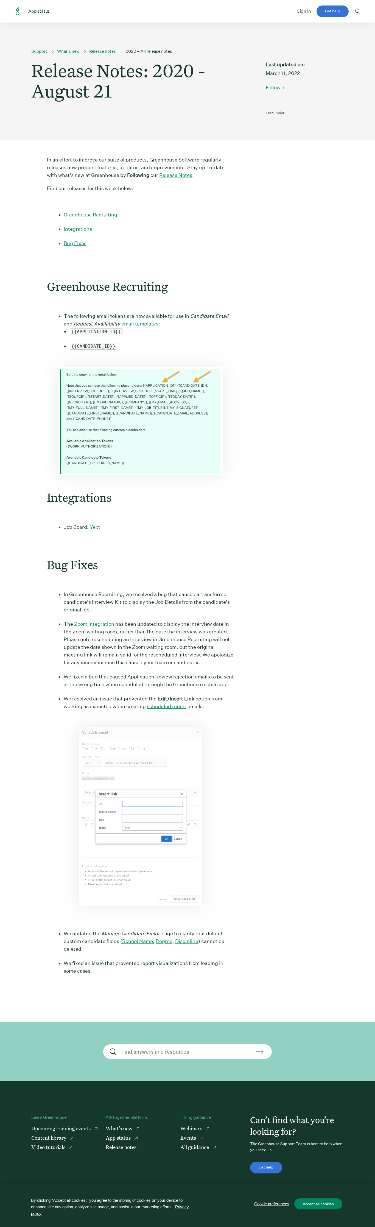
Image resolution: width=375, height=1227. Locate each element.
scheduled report (166, 706)
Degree (164, 941)
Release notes (102, 51)
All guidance (195, 1146)
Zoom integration (94, 624)
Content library (49, 1137)
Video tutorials (48, 1146)
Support (39, 51)
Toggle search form (358, 11)
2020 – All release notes (149, 51)
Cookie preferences (271, 1203)
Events (188, 1137)
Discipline (186, 941)
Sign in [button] (304, 11)
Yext (95, 527)
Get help (332, 11)
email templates (139, 324)
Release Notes (175, 175)
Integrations (78, 229)
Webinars (191, 1128)
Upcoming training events (61, 1128)
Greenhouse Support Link (17, 11)
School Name (137, 941)
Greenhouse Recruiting (90, 215)
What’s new (68, 51)
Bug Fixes (75, 243)
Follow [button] (273, 87)
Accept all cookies (318, 1204)
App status (119, 1137)
